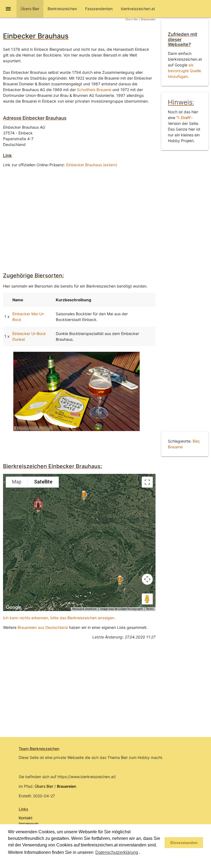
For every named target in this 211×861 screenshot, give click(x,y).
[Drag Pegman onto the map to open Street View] (147, 598)
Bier (196, 441)
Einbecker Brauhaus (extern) (91, 164)
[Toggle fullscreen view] (147, 482)
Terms (150, 608)
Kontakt (25, 817)
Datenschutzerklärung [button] (116, 852)
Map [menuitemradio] (16, 482)
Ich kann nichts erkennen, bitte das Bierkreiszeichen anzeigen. (59, 617)
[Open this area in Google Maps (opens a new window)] (13, 607)
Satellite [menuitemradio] (43, 482)
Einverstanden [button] (184, 842)
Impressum (28, 823)
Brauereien (148, 19)
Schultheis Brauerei (94, 89)
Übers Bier (131, 19)
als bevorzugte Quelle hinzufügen (184, 71)
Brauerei (175, 446)
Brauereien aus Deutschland (43, 627)
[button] (142, 853)
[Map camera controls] (147, 579)
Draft (185, 117)
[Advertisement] (79, 215)
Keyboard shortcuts (84, 608)
